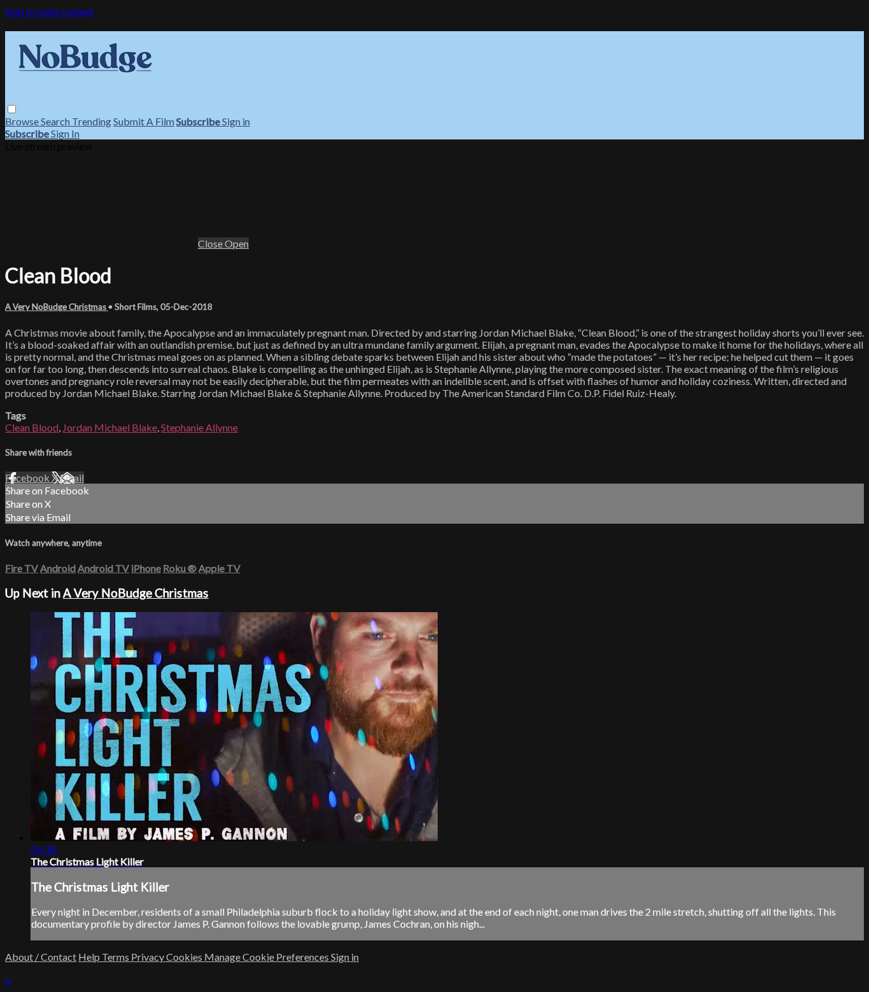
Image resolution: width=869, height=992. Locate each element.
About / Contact (40, 957)
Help (90, 957)
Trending (91, 121)
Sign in (236, 121)
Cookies (185, 957)
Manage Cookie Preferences (267, 957)
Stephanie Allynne (199, 427)
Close (211, 243)
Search (56, 121)
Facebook (28, 478)
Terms (116, 957)
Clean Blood (32, 427)
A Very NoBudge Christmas (56, 307)
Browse (23, 121)
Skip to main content (49, 11)
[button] (12, 109)
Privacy (148, 957)
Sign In (65, 133)
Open (237, 243)
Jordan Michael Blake (109, 427)
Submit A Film (143, 121)
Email (72, 478)
